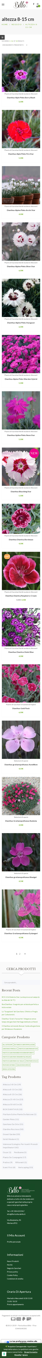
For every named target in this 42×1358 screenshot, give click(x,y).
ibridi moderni (11, 1139)
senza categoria (9, 1069)
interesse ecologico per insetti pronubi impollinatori (20, 1145)
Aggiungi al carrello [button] (15, 92)
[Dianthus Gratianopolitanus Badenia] (21, 796)
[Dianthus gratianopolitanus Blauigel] (21, 852)
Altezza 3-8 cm (12, 1084)
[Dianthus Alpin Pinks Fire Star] (21, 129)
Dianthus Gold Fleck (21, 708)
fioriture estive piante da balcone (19, 1114)
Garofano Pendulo (10, 1048)
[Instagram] (37, 4)
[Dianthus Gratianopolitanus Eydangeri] (21, 908)
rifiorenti (21, 1162)
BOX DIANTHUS (12, 1109)
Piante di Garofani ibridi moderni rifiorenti (18, 1052)
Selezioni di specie (23, 1065)
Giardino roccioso (13, 1129)
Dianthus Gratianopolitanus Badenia (21, 821)
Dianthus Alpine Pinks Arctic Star (21, 210)
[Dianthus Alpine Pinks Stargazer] (21, 298)
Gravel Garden (11, 1134)
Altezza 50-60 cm (12, 1104)
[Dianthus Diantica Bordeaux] (21, 519)
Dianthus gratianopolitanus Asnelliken (21, 764)
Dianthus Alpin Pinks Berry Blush (21, 97)
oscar (7, 1152)
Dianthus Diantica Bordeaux (21, 539)
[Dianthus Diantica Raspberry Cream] (21, 571)
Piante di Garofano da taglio (13, 1061)
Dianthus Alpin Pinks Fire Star (21, 154)
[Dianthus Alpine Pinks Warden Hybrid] (21, 354)
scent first (9, 1167)
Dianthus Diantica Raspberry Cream (21, 596)
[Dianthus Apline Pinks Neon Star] (21, 410)
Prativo (7, 1162)
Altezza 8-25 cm (12, 1094)
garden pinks (11, 1119)
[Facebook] (33, 4)
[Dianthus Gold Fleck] (21, 683)
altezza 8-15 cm (12, 1089)
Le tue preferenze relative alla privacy (23, 1342)
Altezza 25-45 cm (13, 1099)
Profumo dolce (32, 1061)
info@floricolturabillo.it (16, 1214)
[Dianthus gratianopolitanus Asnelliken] (21, 740)
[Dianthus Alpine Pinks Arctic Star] (21, 185)
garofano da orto (13, 1124)
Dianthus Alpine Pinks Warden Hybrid (21, 379)
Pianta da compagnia (14, 1157)
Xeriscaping (25, 1167)
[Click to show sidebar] (2, 37)
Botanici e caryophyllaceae (24, 1044)
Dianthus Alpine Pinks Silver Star (21, 266)
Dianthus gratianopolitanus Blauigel (21, 877)
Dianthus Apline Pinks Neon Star (21, 435)
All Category (7, 1044)
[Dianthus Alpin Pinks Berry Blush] (21, 73)
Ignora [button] (25, 1355)
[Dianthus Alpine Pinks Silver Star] (21, 241)
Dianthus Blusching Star (21, 491)
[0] (37, 6)
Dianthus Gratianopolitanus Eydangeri (21, 933)
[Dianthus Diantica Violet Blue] (21, 627)
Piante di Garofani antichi (28, 1048)
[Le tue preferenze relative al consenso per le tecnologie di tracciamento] (4, 1354)
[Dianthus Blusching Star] (21, 467)
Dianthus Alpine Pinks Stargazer (21, 323)
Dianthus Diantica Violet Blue (21, 652)
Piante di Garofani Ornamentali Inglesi (17, 1057)
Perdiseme (20, 1152)
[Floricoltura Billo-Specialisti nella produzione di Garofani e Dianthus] (21, 4)
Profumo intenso (9, 1065)
